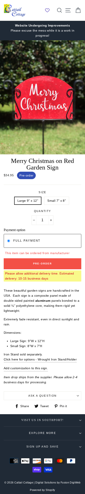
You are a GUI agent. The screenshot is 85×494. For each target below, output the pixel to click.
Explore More (42, 433)
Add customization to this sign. (26, 368)
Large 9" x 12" (27, 200)
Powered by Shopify (42, 490)
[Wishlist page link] (49, 10)
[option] (42, 30)
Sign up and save (42, 446)
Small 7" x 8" (56, 200)
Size (42, 192)
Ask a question (42, 395)
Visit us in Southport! (42, 420)
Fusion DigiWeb (71, 482)
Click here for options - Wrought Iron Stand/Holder (40, 359)
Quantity (42, 211)
